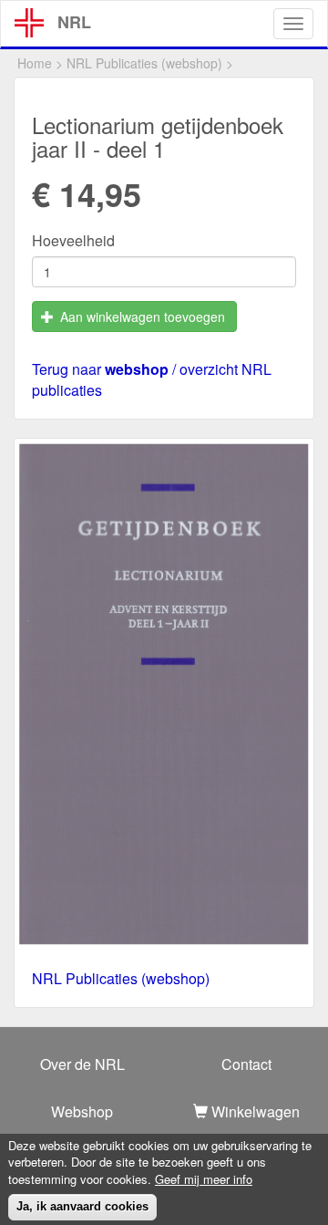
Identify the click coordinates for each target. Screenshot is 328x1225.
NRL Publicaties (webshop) (144, 63)
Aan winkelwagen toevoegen (140, 316)
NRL (74, 22)
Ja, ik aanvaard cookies (82, 1206)
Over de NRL (82, 1064)
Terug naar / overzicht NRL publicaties (152, 379)
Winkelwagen (254, 1111)
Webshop (82, 1111)
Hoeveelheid (73, 241)
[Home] (29, 22)
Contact (246, 1064)
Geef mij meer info (203, 1179)
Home (34, 63)
